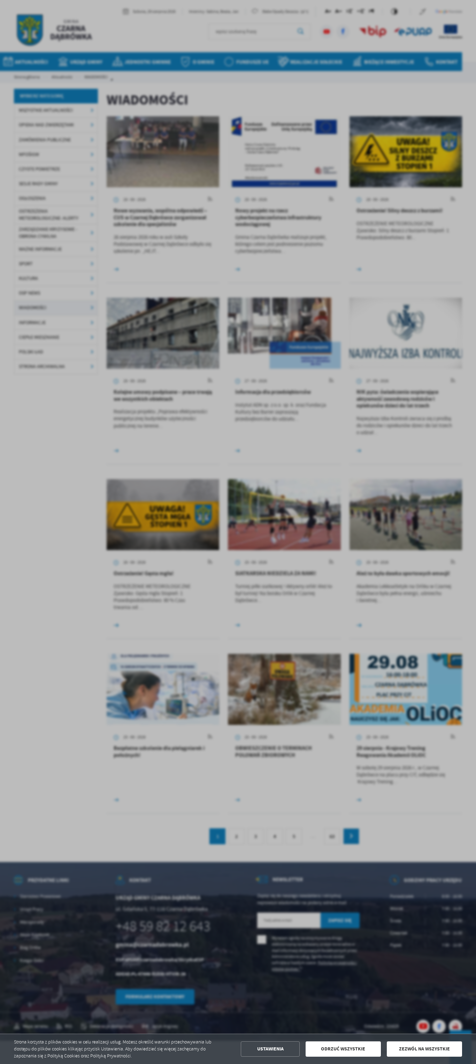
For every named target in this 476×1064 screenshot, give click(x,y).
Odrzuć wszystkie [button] (343, 1049)
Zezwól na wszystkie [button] (424, 1049)
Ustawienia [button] (270, 1049)
